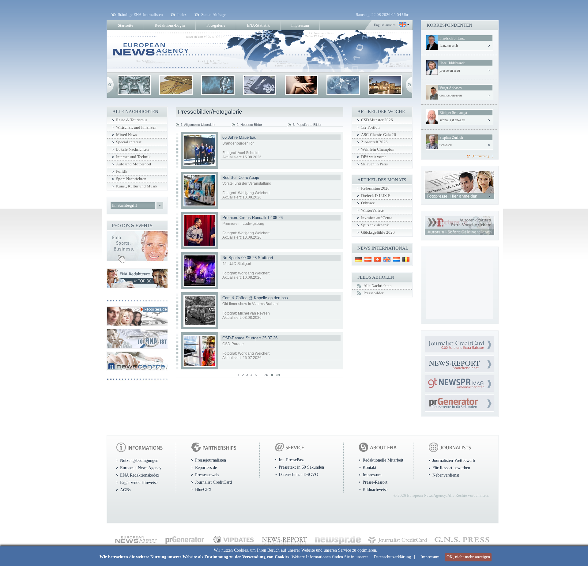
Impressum (429, 557)
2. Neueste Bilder (249, 124)
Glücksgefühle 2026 (378, 232)
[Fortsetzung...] (482, 156)
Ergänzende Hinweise (138, 482)
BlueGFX (203, 489)
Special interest (128, 142)
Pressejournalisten (210, 460)
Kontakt (369, 467)
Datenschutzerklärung (392, 557)
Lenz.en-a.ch (448, 45)
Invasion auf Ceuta (376, 218)
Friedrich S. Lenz (452, 38)
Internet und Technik (133, 157)
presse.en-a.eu (449, 70)
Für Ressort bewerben (451, 467)
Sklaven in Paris (374, 164)
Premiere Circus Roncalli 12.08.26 (252, 217)
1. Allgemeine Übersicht (198, 124)
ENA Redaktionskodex (139, 475)
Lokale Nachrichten (132, 149)
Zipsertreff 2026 (374, 142)
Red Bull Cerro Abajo (240, 177)
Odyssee (368, 203)
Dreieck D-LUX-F (375, 196)
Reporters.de (206, 467)
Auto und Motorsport (133, 164)
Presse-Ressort (375, 482)
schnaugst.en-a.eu (452, 120)
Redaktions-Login (170, 25)
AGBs (125, 489)
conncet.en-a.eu (450, 95)
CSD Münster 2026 (377, 120)
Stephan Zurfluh (451, 137)
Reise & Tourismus (131, 120)
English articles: (385, 25)
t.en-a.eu (445, 145)
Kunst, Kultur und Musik (136, 186)
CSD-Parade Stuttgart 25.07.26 (249, 338)
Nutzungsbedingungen (139, 460)
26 (266, 375)
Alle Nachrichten (378, 286)
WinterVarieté (372, 210)
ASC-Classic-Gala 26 (378, 135)
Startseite (125, 25)
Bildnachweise (375, 489)
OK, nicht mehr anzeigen (468, 557)
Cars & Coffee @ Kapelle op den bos (255, 298)
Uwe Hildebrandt (452, 63)
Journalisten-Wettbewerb (453, 460)
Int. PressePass (291, 459)
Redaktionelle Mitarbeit (383, 460)
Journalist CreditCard (213, 482)
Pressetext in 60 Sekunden (301, 467)
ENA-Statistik (258, 25)
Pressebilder (373, 293)
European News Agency (140, 467)
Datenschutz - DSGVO (298, 474)
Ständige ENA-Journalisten (140, 14)
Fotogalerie (215, 25)
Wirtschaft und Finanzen (136, 127)
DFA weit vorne (373, 157)
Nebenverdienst (445, 475)
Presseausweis (207, 474)
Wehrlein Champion (377, 149)
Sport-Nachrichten (131, 179)
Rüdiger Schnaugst (453, 113)
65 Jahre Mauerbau (239, 137)
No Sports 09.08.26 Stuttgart (247, 257)
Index (182, 14)
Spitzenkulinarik (375, 225)
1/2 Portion (370, 127)
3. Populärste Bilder (307, 124)
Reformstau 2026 (375, 188)
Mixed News (126, 135)
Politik (121, 171)
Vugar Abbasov (450, 88)
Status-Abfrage (213, 14)
